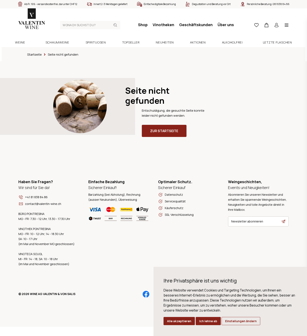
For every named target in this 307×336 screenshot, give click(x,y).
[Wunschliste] (256, 25)
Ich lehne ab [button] (208, 321)
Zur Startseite (164, 131)
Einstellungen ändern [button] (241, 321)
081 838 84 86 (281, 4)
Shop (143, 24)
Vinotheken (163, 24)
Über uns (226, 24)
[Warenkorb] (266, 25)
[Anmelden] (276, 25)
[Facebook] (146, 294)
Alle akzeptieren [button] (179, 321)
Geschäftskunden (196, 24)
